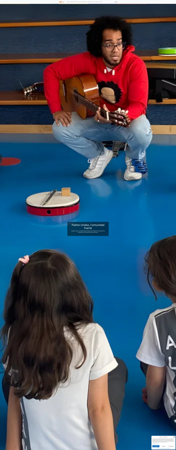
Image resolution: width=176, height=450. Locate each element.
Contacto (100, 1)
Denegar (163, 446)
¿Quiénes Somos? (73, 1)
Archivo (93, 1)
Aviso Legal (169, 448)
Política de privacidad (164, 448)
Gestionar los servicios (156, 443)
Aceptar (156, 446)
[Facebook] (115, 2)
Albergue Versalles (83, 1)
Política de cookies (159, 448)
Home (68, 1)
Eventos (78, 1)
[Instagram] (117, 2)
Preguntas (89, 1)
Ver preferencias (171, 446)
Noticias (96, 1)
